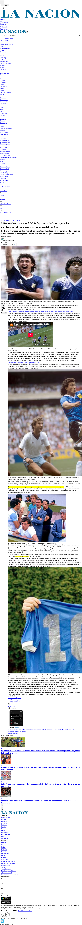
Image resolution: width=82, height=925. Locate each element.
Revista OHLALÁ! (5, 167)
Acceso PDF (3, 148)
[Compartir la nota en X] (4, 313)
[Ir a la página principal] (41, 17)
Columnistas (4, 100)
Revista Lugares (5, 171)
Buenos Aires (4, 79)
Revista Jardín (4, 176)
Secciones (5, 22)
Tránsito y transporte (6, 44)
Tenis (1, 111)
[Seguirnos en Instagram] (2, 889)
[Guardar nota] (2, 305)
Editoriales (3, 98)
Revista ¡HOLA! (4, 169)
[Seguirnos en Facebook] (2, 879)
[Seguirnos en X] (2, 884)
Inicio (3, 20)
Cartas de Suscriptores (7, 102)
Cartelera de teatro (6, 142)
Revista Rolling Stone (6, 175)
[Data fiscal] (2, 922)
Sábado (2, 159)
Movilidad (3, 65)
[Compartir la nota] (2, 308)
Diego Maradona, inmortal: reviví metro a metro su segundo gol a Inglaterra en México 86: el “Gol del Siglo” (40, 312)
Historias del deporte (14, 698)
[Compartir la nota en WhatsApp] (4, 308)
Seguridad (3, 81)
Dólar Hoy (3, 58)
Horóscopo (3, 125)
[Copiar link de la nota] (2, 310)
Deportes (12, 221)
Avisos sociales (4, 153)
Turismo (2, 121)
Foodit (4, 24)
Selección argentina (16, 700)
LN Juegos (3, 119)
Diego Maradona (15, 702)
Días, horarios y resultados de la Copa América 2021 (23, 363)
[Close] (2, 805)
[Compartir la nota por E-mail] (6, 313)
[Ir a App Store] (6, 903)
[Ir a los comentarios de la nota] (4, 305)
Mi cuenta (5, 29)
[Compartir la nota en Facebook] (2, 313)
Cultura (2, 84)
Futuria (2, 56)
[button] (41, 121)
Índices (2, 67)
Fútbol (2, 107)
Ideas (1, 161)
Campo (2, 60)
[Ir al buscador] (2, 7)
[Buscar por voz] (79, 35)
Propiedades (4, 61)
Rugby (2, 109)
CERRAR (2, 1)
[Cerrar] (27, 32)
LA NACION (5, 221)
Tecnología (3, 123)
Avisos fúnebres (5, 152)
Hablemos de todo (5, 92)
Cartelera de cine (5, 140)
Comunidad (3, 86)
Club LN (4, 27)
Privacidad (29, 911)
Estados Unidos (4, 73)
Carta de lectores (5, 155)
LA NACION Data (5, 48)
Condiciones (22, 911)
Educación (3, 83)
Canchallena (3, 113)
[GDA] (6, 916)
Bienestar (3, 88)
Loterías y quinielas (6, 129)
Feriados (2, 127)
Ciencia (2, 90)
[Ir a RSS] (2, 894)
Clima (1, 46)
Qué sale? (3, 138)
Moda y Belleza (4, 132)
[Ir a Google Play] (6, 899)
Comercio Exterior (5, 63)
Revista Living (4, 173)
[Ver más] (9, 704)
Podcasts (3, 130)
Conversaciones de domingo (8, 157)
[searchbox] (40, 35)
